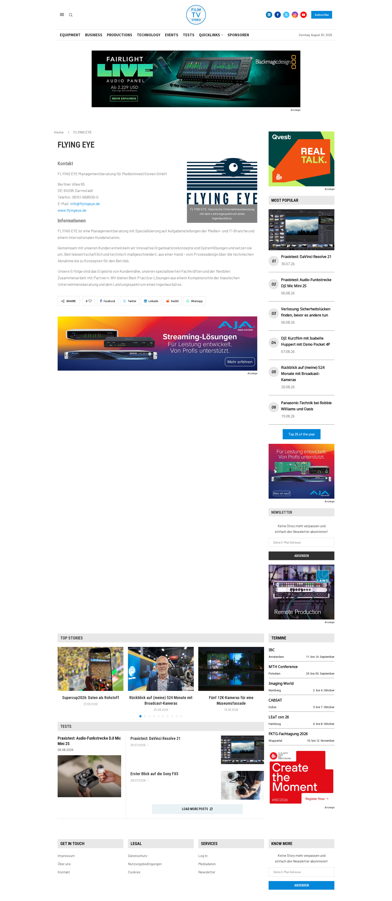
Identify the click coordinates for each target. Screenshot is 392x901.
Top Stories (71, 638)
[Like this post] (90, 301)
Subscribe (322, 15)
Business (93, 34)
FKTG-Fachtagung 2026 (288, 733)
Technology (148, 34)
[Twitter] (286, 15)
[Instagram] (295, 15)
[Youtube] (303, 15)
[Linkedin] (269, 15)
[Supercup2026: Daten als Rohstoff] (90, 669)
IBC (272, 649)
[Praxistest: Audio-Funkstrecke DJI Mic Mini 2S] (89, 776)
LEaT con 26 (279, 716)
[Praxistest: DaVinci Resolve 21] (242, 750)
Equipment (70, 34)
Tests (188, 34)
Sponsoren (238, 34)
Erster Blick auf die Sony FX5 (154, 773)
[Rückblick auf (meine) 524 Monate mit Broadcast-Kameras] (161, 669)
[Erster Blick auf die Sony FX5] (242, 785)
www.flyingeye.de (72, 210)
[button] (64, 682)
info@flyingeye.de (85, 203)
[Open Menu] (62, 14)
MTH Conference (283, 666)
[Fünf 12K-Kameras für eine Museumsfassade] (231, 669)
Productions (119, 34)
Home (59, 132)
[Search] (71, 15)
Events (171, 34)
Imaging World (281, 683)
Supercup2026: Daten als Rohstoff (90, 697)
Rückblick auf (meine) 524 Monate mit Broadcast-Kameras (302, 373)
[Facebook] (277, 15)
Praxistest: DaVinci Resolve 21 (306, 256)
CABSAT (275, 700)
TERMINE (278, 638)
